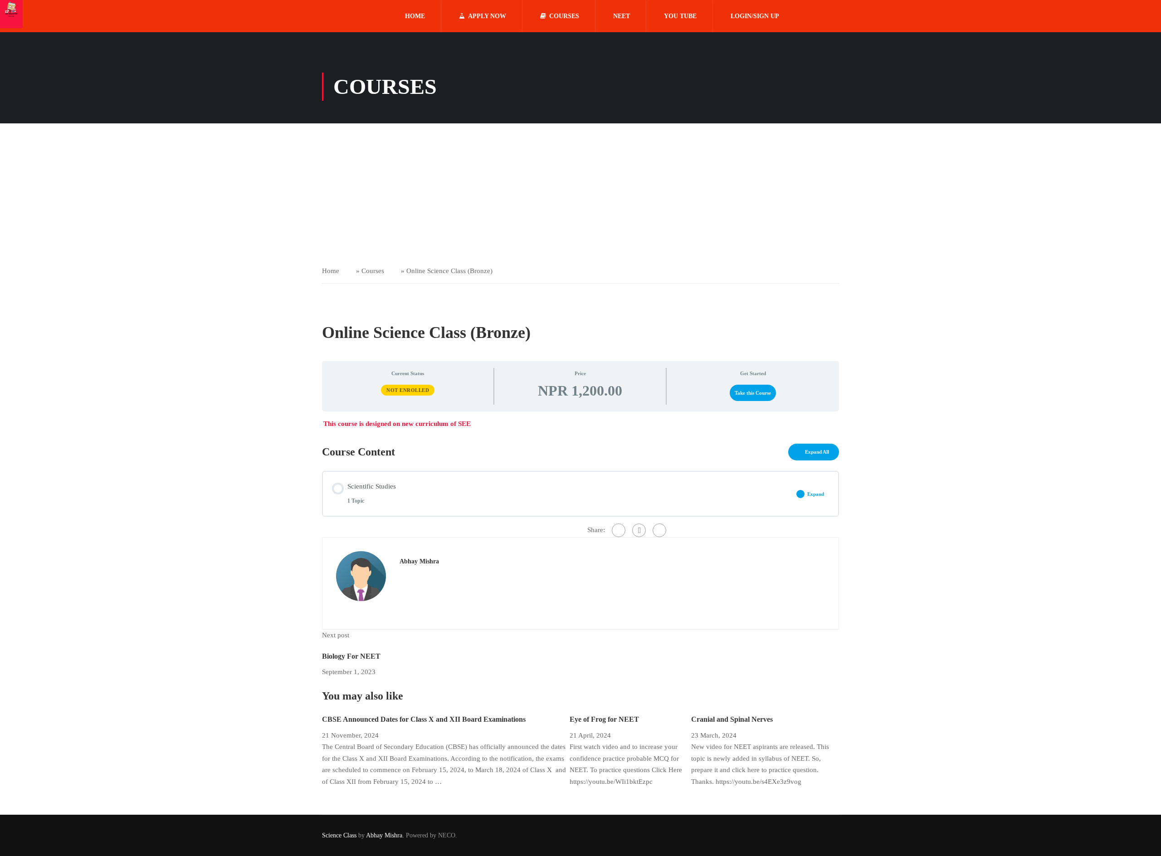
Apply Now (487, 16)
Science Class (340, 835)
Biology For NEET (351, 656)
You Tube (680, 16)
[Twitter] (639, 530)
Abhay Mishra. (385, 835)
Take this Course (753, 393)
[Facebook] (618, 530)
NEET (621, 16)
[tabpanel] (580, 424)
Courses (564, 16)
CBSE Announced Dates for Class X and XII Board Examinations (424, 719)
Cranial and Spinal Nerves (732, 719)
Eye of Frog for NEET (604, 719)
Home (415, 16)
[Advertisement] (580, 191)
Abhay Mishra (419, 561)
